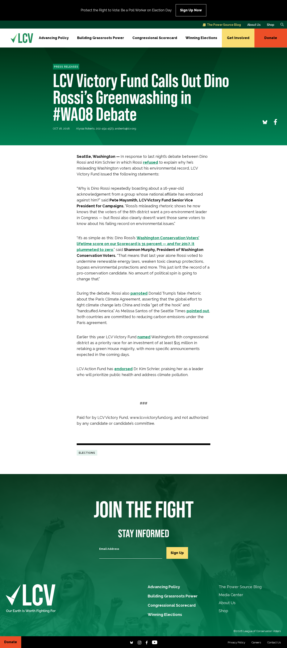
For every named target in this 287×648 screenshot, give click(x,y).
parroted (138, 293)
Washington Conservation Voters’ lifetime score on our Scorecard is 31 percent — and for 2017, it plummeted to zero (138, 244)
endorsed (123, 369)
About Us (254, 24)
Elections (87, 452)
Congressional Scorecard (154, 38)
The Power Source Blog (224, 24)
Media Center (231, 595)
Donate (270, 38)
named (143, 337)
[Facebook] (147, 642)
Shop (270, 24)
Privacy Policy (236, 642)
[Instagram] (139, 642)
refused (150, 162)
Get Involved (238, 38)
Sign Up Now (191, 10)
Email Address (109, 548)
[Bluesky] (131, 642)
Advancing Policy (54, 38)
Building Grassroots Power (100, 38)
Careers (256, 642)
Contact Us (274, 642)
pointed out (198, 311)
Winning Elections (201, 38)
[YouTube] (154, 642)
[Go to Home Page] (21, 38)
